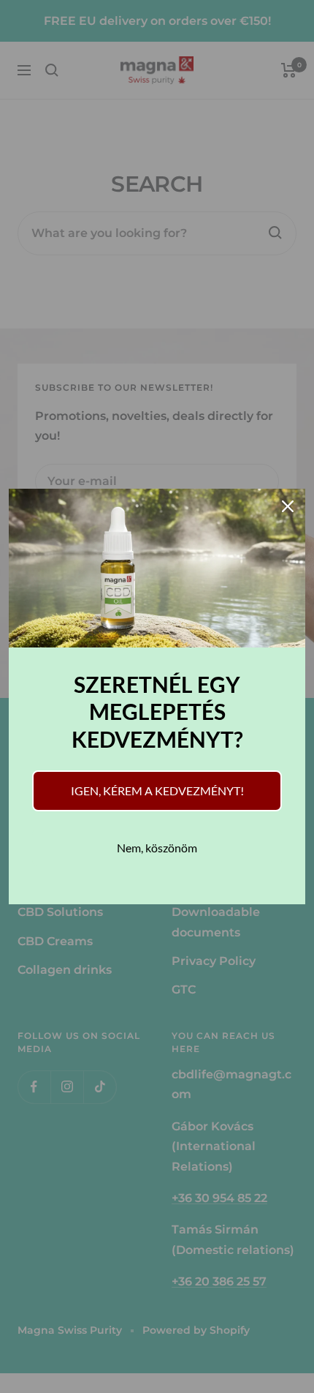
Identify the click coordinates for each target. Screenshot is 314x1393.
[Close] (287, 506)
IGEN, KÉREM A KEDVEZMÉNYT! (157, 790)
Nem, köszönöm (157, 848)
